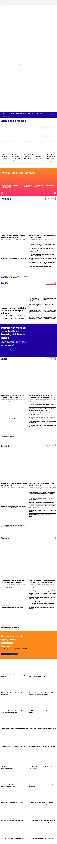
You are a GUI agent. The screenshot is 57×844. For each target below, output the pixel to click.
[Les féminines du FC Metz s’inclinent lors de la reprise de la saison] (14, 667)
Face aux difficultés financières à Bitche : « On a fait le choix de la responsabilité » (42, 254)
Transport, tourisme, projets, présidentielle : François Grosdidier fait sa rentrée (13, 236)
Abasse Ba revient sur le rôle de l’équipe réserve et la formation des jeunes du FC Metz (42, 396)
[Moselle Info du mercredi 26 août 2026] (39, 179)
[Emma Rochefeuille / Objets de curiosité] (14, 616)
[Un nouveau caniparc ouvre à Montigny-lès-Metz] (14, 813)
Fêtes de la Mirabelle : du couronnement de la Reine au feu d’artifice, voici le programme (42, 581)
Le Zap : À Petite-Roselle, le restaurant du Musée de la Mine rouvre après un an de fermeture (6, 186)
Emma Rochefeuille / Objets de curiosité (10, 627)
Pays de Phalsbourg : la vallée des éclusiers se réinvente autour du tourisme (49, 319)
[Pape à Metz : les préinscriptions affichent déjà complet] (5, 151)
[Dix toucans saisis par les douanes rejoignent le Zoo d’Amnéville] (42, 777)
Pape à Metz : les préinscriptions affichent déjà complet (49, 298)
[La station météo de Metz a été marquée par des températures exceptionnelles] (42, 831)
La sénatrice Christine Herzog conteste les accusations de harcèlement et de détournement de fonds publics (42, 245)
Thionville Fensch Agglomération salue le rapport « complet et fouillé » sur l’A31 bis (12, 803)
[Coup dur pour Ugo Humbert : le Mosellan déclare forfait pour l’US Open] (40, 151)
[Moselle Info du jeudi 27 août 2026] (17, 179)
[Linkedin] (53, 4)
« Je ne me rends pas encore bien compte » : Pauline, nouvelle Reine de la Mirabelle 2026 (13, 581)
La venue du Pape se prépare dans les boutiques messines (49, 311)
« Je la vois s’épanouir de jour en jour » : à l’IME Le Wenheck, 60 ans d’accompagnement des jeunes (13, 526)
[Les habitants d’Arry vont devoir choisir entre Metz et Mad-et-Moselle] (42, 759)
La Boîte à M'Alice (5, 605)
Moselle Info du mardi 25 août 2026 (50, 184)
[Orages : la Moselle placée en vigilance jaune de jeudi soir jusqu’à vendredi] (48, 126)
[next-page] (55, 193)
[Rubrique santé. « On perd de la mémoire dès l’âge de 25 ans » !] (28, 179)
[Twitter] (53, 1)
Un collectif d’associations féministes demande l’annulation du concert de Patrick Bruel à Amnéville (34, 298)
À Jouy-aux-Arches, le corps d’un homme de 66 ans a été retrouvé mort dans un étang (35, 319)
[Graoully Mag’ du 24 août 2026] (14, 428)
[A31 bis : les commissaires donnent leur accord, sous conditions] (14, 831)
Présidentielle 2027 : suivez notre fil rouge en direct (28, 156)
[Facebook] (48, 1)
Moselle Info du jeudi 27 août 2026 (17, 184)
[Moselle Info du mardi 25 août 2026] (51, 179)
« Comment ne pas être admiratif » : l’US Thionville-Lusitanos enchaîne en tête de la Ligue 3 (41, 803)
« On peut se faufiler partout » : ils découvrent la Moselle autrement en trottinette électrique (14, 729)
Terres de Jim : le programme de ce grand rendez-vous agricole (42, 511)
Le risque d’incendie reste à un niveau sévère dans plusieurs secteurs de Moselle (13, 785)
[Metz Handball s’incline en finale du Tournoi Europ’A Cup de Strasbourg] (14, 685)
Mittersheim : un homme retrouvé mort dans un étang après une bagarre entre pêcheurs (42, 675)
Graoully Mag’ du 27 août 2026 (8, 418)
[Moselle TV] (10, 67)
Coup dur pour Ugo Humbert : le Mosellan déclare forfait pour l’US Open (40, 158)
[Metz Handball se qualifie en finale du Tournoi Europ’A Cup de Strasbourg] (42, 739)
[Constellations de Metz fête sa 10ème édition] (14, 597)
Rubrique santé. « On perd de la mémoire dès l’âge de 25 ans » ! (28, 185)
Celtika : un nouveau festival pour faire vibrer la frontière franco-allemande (42, 597)
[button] (52, 115)
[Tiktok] (50, 4)
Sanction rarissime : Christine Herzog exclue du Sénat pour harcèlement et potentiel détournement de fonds (42, 263)
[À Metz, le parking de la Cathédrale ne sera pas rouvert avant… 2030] (48, 134)
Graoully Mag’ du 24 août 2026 (8, 436)
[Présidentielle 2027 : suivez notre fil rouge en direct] (28, 151)
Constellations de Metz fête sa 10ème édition (12, 607)
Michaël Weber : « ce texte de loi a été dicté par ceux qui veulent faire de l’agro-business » (14, 276)
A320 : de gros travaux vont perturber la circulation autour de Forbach (41, 498)
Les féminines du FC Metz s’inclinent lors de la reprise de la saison (42, 417)
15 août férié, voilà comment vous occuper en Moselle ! (42, 591)
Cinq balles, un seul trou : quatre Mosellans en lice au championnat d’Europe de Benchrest (41, 409)
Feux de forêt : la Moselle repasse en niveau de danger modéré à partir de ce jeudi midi (51, 158)
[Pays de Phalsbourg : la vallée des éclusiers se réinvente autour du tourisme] (42, 721)
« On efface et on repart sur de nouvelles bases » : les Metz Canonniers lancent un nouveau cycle (42, 821)
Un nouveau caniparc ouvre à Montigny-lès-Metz (12, 820)
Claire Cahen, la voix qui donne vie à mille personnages (42, 601)
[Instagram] (50, 1)
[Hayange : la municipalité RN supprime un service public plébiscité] (14, 296)
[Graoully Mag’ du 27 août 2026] (14, 410)
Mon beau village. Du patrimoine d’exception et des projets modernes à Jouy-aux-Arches (41, 693)
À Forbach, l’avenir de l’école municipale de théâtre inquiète (41, 608)
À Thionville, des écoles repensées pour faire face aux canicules (49, 306)
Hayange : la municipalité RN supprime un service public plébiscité (13, 310)
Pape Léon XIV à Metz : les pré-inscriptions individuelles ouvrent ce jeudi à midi (35, 306)
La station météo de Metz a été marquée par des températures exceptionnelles (41, 839)
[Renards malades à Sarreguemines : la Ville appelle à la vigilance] (16, 151)
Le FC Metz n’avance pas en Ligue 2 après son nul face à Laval (42, 711)
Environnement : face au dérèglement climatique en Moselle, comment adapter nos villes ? (35, 312)
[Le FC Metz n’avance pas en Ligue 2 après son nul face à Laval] (42, 703)
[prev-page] (2, 193)
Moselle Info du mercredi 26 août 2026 (38, 185)
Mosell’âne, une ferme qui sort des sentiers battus (41, 502)
